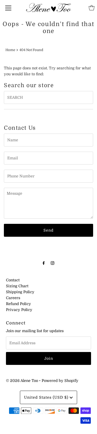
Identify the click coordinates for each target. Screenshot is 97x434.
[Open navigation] (8, 7)
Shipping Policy (20, 292)
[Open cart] (91, 7)
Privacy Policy (19, 310)
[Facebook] (44, 263)
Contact (13, 280)
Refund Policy (18, 304)
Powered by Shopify (60, 381)
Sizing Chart (17, 286)
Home (10, 50)
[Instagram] (52, 263)
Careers (13, 298)
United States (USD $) (47, 397)
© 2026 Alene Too (22, 381)
